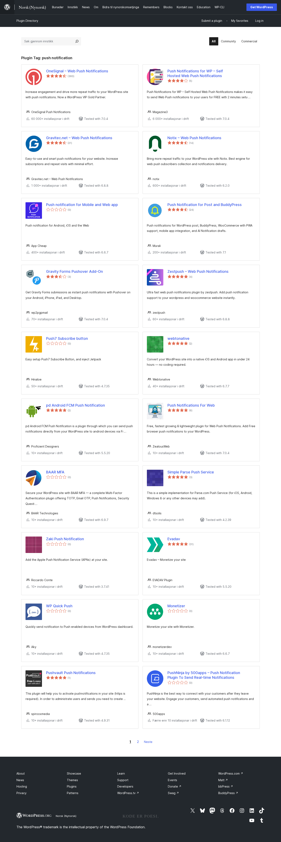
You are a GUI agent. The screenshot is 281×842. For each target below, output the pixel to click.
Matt (223, 780)
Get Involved (177, 773)
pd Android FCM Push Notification (75, 405)
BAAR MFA (55, 472)
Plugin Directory (27, 20)
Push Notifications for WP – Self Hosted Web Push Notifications (195, 73)
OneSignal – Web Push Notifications (77, 71)
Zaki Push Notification (65, 539)
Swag (173, 793)
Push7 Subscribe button (67, 338)
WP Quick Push (59, 606)
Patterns (72, 793)
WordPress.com (230, 773)
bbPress (225, 786)
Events (172, 780)
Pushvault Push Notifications (71, 673)
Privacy (21, 793)
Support (122, 780)
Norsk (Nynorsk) (66, 816)
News (20, 780)
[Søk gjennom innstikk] (77, 41)
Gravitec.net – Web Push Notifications (79, 138)
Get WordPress (261, 7)
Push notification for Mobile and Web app (82, 204)
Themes (72, 780)
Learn (121, 773)
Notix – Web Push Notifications (194, 138)
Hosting (21, 786)
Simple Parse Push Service (190, 472)
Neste (148, 742)
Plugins (72, 786)
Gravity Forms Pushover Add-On (74, 271)
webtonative (178, 338)
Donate (174, 786)
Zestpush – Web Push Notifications (198, 271)
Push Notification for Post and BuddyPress (204, 204)
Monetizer (176, 606)
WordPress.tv (128, 793)
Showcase (74, 773)
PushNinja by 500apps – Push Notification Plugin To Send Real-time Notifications (203, 675)
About (20, 773)
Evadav (173, 539)
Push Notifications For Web (191, 405)
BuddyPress (228, 793)
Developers (125, 786)
